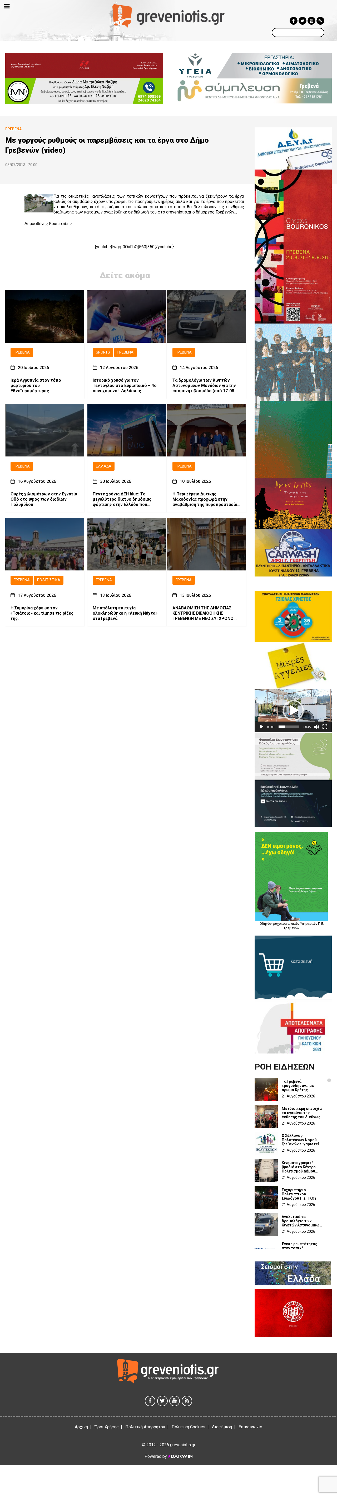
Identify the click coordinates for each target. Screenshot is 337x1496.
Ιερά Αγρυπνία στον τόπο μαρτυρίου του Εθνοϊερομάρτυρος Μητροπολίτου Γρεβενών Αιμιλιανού (36, 385)
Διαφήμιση (222, 1426)
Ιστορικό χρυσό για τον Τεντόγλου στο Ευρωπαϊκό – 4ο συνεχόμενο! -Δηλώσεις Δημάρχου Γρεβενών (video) (125, 385)
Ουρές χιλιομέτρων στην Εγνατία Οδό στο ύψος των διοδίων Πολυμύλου (44, 499)
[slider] (289, 726)
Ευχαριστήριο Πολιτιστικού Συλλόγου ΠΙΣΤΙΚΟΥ (299, 1194)
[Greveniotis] (168, 15)
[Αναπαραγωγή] (261, 726)
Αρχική (81, 1426)
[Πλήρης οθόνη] (325, 726)
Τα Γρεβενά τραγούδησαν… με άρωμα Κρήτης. (298, 1085)
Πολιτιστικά (48, 580)
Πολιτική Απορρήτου (145, 1426)
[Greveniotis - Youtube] (311, 21)
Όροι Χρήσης (107, 1426)
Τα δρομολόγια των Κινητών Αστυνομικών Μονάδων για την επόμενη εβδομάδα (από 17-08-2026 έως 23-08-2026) (204, 385)
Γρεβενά (22, 352)
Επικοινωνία (250, 1426)
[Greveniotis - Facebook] (294, 21)
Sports (103, 352)
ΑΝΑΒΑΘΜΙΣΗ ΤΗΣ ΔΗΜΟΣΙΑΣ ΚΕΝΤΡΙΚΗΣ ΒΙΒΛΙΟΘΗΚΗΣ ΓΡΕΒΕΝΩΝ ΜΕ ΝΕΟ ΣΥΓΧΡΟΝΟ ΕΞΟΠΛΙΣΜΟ (203, 613)
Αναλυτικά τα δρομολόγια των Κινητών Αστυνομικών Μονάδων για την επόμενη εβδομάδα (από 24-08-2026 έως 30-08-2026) (301, 1221)
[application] (293, 710)
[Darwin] (180, 1456)
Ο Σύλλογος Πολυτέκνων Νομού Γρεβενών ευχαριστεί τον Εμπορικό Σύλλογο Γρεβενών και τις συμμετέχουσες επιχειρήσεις (302, 1140)
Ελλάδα (103, 466)
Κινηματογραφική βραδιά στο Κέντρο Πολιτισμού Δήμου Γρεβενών (299, 1167)
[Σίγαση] (316, 726)
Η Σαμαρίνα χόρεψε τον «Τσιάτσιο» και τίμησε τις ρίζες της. (42, 613)
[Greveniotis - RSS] (320, 21)
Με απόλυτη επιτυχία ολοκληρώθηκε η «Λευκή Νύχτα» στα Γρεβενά (125, 613)
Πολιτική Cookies (188, 1426)
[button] (293, 710)
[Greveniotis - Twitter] (302, 21)
